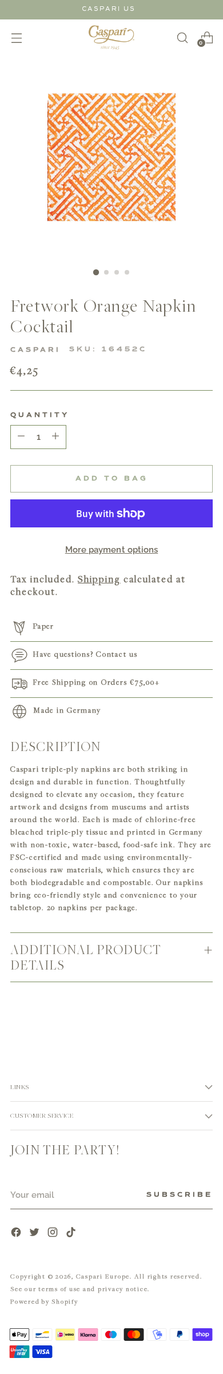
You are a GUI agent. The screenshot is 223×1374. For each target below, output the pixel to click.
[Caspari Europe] (111, 37)
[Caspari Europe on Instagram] (54, 1233)
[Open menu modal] (16, 37)
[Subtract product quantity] (55, 437)
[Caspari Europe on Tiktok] (72, 1233)
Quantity (39, 415)
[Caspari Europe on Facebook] (17, 1233)
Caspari (35, 350)
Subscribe (179, 1195)
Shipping (99, 579)
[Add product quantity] (21, 437)
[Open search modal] (182, 37)
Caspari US (109, 9)
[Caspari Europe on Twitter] (35, 1233)
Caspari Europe (103, 1276)
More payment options (111, 550)
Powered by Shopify (44, 1301)
